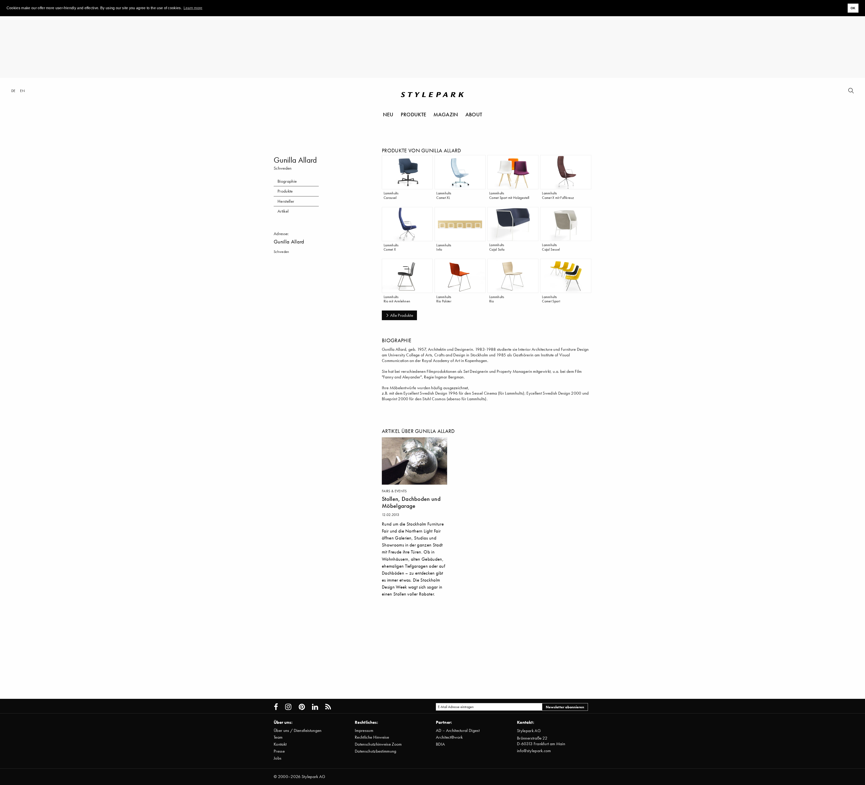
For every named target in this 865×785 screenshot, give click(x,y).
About (473, 114)
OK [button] (853, 8)
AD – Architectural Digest (458, 730)
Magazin (445, 114)
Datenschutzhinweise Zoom (378, 744)
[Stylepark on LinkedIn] (315, 706)
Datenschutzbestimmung (375, 751)
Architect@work (449, 737)
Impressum (364, 730)
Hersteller (286, 201)
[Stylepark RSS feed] (328, 706)
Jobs (277, 758)
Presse (279, 751)
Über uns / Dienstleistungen (298, 730)
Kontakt (280, 744)
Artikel (283, 211)
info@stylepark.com (534, 751)
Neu (388, 114)
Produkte (413, 114)
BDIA (440, 744)
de (13, 90)
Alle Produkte (401, 315)
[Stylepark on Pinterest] (301, 706)
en (22, 90)
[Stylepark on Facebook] (276, 706)
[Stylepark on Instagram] (288, 706)
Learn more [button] (193, 8)
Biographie (287, 181)
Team (278, 737)
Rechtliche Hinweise (372, 737)
